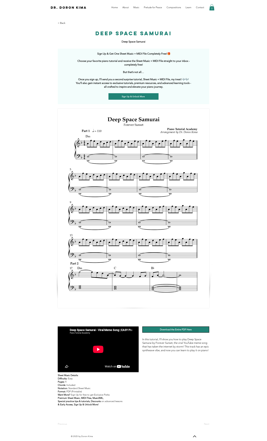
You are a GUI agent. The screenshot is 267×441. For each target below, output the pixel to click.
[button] (211, 7)
